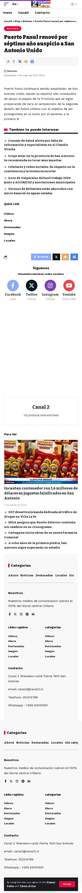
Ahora (13, 575)
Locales (61, 575)
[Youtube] (69, 290)
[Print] (32, 61)
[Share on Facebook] (13, 61)
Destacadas (44, 575)
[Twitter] (32, 290)
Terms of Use (28, 886)
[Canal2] (41, 4)
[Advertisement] (41, 352)
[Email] (26, 61)
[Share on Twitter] (19, 61)
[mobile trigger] (7, 4)
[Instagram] (50, 290)
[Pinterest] (27, 614)
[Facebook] (13, 290)
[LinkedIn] (33, 614)
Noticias (12, 28)
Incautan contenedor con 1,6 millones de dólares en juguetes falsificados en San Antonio (41, 493)
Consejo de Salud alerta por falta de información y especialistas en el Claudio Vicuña (36, 145)
